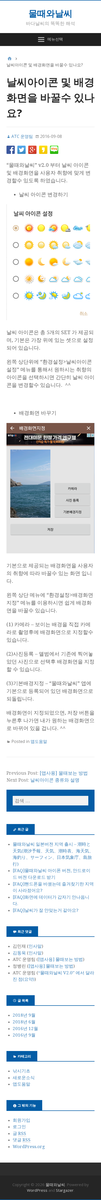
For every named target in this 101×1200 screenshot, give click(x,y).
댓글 (22, 1139)
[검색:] (50, 800)
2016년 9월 (24, 1035)
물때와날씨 (50, 13)
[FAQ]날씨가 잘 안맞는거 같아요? (45, 910)
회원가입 (21, 1120)
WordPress (37, 1190)
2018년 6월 (24, 1021)
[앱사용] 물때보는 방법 (64, 773)
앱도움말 (39, 741)
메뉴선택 (55, 39)
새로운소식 (24, 1077)
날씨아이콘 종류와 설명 (55, 780)
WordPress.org (29, 1146)
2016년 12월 (25, 1028)
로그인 (19, 1126)
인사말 (35, 946)
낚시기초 (21, 1070)
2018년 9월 (24, 1015)
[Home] (9, 59)
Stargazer (65, 1190)
